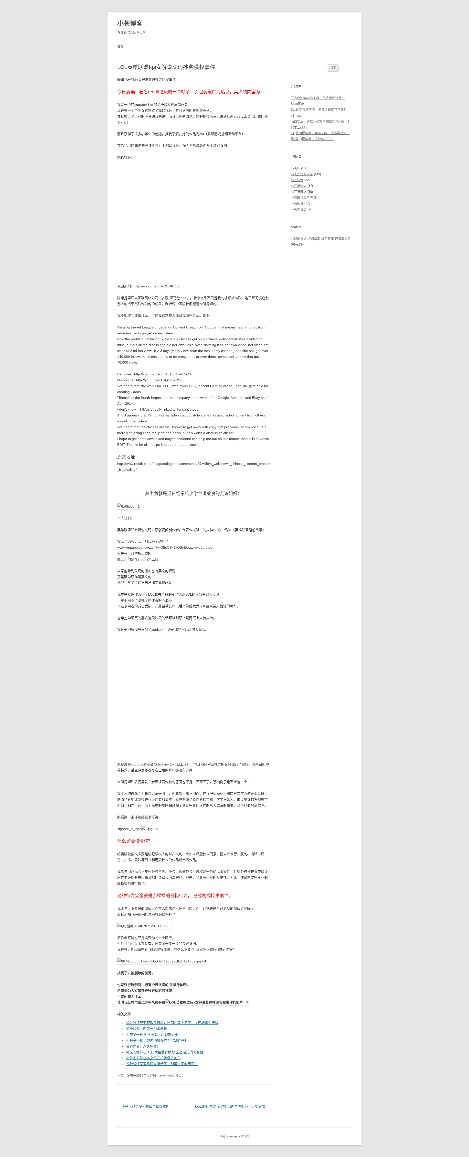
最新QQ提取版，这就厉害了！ (312, 139)
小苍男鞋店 (299, 192)
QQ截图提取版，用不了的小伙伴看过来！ (320, 133)
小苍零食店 (299, 209)
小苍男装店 (299, 186)
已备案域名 (343, 238)
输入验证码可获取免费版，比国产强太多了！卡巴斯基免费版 (172, 1023)
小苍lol (170, 1075)
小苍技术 (297, 180)
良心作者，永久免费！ (143, 1046)
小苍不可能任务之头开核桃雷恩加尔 (153, 1058)
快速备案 (314, 238)
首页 (120, 46)
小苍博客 (130, 23)
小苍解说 (297, 203)
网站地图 (243, 1136)
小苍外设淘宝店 (302, 174)
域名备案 (327, 238)
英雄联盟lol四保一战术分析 (146, 1029)
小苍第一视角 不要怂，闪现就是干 (152, 1035)
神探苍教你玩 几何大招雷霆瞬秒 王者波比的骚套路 (164, 1052)
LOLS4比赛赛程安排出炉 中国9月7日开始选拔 (232, 1106)
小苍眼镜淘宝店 (302, 197)
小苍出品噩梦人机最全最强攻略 (143, 1106)
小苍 (223, 1136)
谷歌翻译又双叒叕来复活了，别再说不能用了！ (162, 1064)
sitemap (231, 1136)
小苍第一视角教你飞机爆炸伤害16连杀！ (157, 1040)
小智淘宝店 (299, 238)
